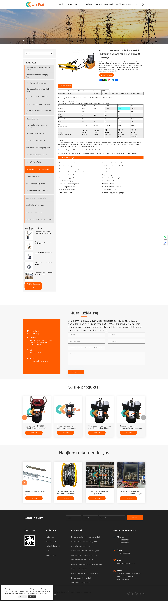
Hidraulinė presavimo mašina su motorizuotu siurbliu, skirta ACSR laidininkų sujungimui (66, 427)
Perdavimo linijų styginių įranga (39, 219)
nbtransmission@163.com (39, 361)
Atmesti (22, 597)
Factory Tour (51, 542)
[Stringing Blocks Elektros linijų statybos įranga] (29, 273)
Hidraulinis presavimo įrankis (51, 41)
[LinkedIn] (136, 593)
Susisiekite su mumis (124, 4)
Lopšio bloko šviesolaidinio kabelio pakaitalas (98, 492)
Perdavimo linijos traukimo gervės (37, 97)
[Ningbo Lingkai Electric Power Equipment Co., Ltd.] (34, 2)
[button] (24, 417)
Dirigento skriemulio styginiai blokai (38, 69)
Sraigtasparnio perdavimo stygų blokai (43, 242)
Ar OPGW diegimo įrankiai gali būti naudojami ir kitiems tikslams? (36, 492)
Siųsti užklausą (107, 75)
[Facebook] (128, 593)
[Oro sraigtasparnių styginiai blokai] (29, 252)
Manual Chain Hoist (34, 212)
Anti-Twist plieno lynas (35, 205)
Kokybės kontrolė (53, 546)
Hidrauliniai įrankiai (34, 119)
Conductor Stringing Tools (36, 155)
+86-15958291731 (35, 353)
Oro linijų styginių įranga (36, 83)
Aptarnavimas (51, 555)
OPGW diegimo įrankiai (35, 184)
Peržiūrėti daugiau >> (34, 433)
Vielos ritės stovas (33, 176)
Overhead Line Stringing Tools (38, 148)
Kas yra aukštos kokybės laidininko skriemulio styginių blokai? (131, 492)
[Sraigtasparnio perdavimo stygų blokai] (29, 242)
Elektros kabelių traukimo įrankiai (36, 126)
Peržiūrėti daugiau (33, 284)
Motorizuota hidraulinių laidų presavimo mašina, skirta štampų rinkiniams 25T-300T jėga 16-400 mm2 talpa (99, 427)
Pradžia (61, 4)
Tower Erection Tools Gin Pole (38, 105)
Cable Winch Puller (34, 162)
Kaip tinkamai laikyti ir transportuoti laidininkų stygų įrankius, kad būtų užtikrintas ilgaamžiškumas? (68, 492)
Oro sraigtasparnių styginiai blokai (43, 253)
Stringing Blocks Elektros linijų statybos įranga (44, 273)
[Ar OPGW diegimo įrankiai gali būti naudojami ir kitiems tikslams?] (37, 475)
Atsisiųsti (98, 4)
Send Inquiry (109, 4)
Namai (27, 41)
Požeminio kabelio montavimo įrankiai (85, 6)
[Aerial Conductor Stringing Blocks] (29, 262)
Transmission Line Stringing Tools (37, 76)
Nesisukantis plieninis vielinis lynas (38, 90)
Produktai (79, 4)
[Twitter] (132, 593)
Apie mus (69, 4)
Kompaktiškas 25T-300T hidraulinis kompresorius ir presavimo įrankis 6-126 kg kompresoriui (35, 427)
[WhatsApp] (144, 593)
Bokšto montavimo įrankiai (37, 191)
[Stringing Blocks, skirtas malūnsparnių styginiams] (29, 232)
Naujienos (89, 4)
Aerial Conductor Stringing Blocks (43, 263)
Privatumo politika (44, 593)
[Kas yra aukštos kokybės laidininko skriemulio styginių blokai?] (131, 475)
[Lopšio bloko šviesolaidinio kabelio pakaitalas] (100, 475)
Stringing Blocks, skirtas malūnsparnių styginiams (43, 232)
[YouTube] (140, 593)
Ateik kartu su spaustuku (36, 198)
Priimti (32, 597)
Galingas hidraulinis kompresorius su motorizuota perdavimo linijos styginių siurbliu (131, 427)
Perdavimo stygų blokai (35, 140)
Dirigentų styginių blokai (36, 133)
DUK (48, 551)
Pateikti (76, 372)
